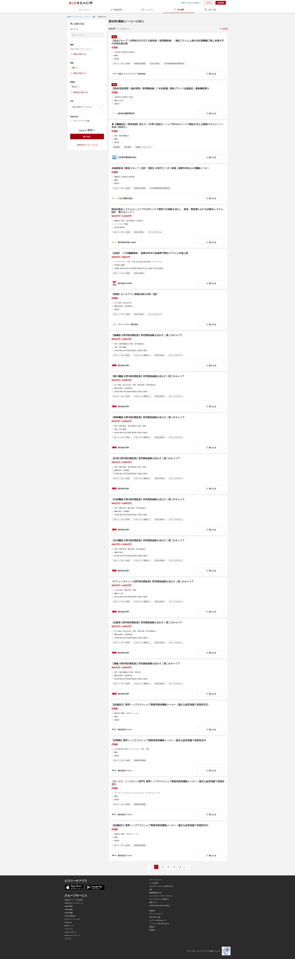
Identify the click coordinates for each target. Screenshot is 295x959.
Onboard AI (68, 922)
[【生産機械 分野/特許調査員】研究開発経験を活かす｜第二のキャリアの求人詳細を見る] (168, 515)
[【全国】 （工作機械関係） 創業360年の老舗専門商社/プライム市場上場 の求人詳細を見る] (168, 269)
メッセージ (149, 10)
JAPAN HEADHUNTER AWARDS (159, 905)
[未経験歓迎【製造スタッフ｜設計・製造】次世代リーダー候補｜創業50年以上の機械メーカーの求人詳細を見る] (168, 184)
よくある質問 (153, 883)
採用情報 (152, 930)
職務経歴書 (118, 10)
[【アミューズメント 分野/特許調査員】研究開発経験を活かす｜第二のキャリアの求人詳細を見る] (168, 597)
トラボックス (69, 929)
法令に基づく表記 (154, 917)
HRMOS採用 (68, 906)
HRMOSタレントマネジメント (74, 903)
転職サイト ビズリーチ (74, 17)
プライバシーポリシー (156, 914)
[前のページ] (148, 867)
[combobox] (87, 107)
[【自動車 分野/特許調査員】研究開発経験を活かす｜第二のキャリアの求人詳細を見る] (168, 638)
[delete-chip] (76, 67)
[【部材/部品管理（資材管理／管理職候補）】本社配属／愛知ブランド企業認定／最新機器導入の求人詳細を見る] (168, 99)
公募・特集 (212, 10)
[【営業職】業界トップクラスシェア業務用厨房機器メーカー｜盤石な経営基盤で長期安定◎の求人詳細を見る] (168, 756)
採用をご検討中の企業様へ (190, 3)
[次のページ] (188, 867)
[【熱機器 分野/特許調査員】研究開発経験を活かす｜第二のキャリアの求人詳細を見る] (168, 351)
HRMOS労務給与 (70, 916)
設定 (150, 889)
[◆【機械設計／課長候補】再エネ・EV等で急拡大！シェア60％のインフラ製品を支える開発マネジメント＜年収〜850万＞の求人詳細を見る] (168, 141)
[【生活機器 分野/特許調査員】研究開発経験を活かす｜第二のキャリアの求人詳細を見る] (168, 556)
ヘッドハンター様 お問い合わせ (159, 923)
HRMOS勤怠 (68, 909)
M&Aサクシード (70, 925)
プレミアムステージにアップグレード (161, 896)
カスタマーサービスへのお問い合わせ (161, 886)
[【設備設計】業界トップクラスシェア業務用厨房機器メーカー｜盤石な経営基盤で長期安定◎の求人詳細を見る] (168, 717)
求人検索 (180, 9)
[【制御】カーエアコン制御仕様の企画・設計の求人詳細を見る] (168, 310)
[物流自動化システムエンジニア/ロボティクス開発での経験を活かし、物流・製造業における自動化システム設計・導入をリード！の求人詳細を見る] (168, 226)
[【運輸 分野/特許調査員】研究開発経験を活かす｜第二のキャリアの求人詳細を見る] (168, 679)
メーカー (87, 17)
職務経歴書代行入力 (155, 892)
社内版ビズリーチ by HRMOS (74, 900)
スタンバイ (68, 938)
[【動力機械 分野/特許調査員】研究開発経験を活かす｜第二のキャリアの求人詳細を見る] (168, 392)
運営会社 (152, 927)
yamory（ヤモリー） (71, 932)
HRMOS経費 (68, 912)
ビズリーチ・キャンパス (72, 919)
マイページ (87, 10)
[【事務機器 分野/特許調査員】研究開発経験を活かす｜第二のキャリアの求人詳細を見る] (168, 433)
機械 (94, 17)
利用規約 (152, 910)
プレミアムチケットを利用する (159, 899)
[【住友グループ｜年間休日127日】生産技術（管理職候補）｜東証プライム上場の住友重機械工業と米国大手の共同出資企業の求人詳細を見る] (168, 56)
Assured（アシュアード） (73, 935)
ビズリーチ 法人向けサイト (157, 920)
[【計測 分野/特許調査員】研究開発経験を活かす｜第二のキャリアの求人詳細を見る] (168, 474)
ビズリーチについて (155, 879)
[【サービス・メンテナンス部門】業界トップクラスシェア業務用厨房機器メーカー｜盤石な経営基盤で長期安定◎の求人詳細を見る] (168, 798)
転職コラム (152, 902)
